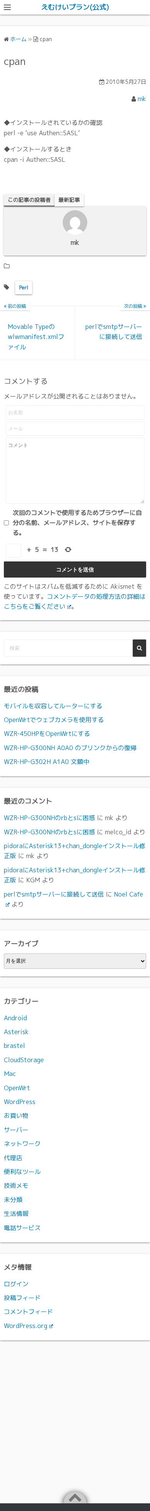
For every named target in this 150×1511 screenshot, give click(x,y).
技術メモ (16, 1185)
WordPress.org (25, 1326)
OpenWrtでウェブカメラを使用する (54, 720)
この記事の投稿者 (29, 199)
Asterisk (16, 1032)
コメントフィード (28, 1311)
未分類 (13, 1200)
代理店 (13, 1158)
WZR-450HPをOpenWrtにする (47, 733)
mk (142, 99)
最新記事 (69, 199)
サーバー (16, 1130)
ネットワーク (22, 1143)
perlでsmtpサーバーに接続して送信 (54, 894)
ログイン (16, 1284)
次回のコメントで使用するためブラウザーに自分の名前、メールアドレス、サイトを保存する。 (77, 522)
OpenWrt (17, 1088)
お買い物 (16, 1115)
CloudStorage (24, 1060)
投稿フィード (22, 1297)
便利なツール (22, 1171)
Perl (23, 287)
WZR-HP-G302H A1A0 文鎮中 (46, 761)
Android (15, 1018)
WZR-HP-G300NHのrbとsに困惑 (49, 818)
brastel (14, 1045)
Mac (10, 1073)
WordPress (19, 1102)
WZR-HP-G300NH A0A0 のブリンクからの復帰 (70, 748)
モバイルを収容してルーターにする (53, 706)
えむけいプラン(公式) (75, 7)
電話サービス (22, 1228)
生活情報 (16, 1213)
